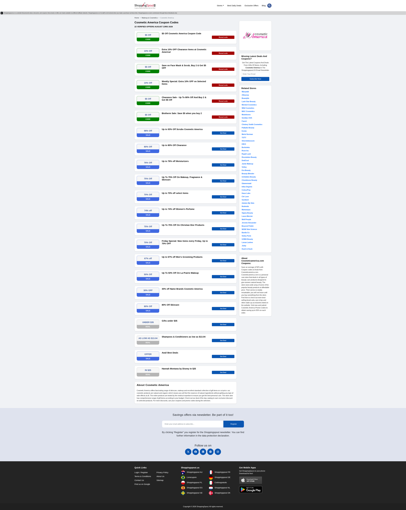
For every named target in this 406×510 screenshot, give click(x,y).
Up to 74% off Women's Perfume (178, 209)
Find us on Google (142, 484)
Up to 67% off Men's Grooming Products (182, 257)
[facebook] (195, 452)
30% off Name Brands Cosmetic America (182, 289)
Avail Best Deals (170, 353)
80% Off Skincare (170, 305)
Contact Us (139, 480)
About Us (160, 476)
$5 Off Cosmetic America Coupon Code (181, 33)
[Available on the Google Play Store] (250, 489)
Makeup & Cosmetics (150, 18)
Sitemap (159, 480)
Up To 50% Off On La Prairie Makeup (180, 273)
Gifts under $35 (169, 321)
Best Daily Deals (234, 6)
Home (136, 18)
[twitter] (188, 452)
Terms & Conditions (142, 476)
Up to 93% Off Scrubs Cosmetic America (182, 129)
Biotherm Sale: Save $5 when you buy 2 (182, 113)
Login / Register (141, 472)
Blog (264, 6)
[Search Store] (269, 5)
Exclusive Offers (251, 6)
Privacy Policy (162, 472)
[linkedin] (203, 452)
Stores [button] (219, 6)
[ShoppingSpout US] (144, 6)
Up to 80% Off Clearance (174, 145)
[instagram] (218, 452)
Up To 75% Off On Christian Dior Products (183, 225)
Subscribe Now (255, 79)
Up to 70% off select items (175, 193)
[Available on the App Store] (250, 480)
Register (233, 424)
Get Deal (223, 133)
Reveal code (223, 37)
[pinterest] (210, 452)
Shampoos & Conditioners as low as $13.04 (183, 337)
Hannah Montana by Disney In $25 (179, 369)
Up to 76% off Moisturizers (175, 161)
